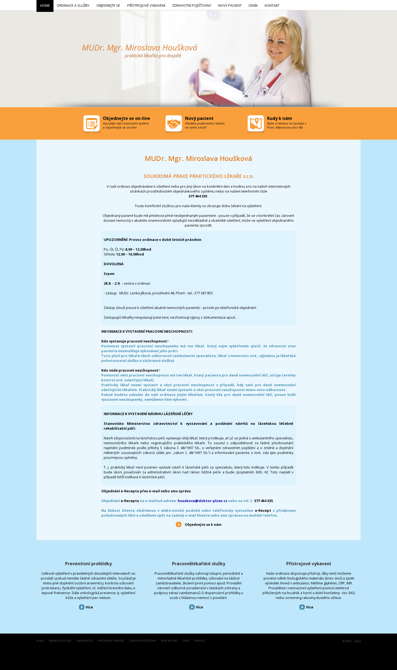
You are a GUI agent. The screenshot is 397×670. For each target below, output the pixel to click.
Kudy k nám (279, 118)
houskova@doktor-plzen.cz (202, 500)
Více (89, 607)
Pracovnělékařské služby (198, 564)
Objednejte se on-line (126, 118)
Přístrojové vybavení (308, 564)
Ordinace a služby (60, 640)
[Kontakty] (256, 124)
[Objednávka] (92, 124)
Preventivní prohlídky (88, 564)
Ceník (185, 640)
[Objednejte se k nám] (178, 524)
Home (40, 640)
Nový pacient (169, 640)
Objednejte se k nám (203, 524)
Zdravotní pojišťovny (142, 640)
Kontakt (199, 640)
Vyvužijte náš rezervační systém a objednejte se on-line (126, 125)
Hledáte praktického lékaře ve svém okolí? (205, 125)
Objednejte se (84, 640)
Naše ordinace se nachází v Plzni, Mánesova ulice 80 (287, 125)
